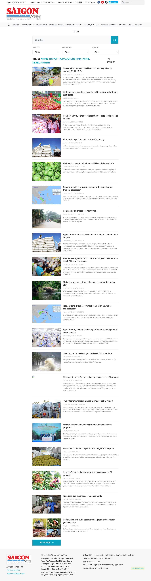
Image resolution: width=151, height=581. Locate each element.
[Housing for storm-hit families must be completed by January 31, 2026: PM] (46, 76)
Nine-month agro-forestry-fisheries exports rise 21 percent (90, 377)
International (42, 25)
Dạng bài (95, 48)
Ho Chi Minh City (28, 25)
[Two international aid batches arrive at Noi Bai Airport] (46, 409)
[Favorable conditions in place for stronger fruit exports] (46, 456)
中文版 (79, 2)
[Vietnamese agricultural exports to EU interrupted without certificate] (46, 100)
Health (61, 25)
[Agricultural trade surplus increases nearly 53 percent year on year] (46, 242)
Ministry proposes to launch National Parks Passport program (87, 426)
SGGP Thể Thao (48, 2)
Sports (79, 25)
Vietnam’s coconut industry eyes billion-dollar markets (88, 163)
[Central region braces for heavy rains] (46, 218)
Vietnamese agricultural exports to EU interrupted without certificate (90, 93)
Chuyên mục (67, 48)
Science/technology (109, 25)
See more (45, 542)
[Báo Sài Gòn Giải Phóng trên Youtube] (102, 2)
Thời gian (36, 48)
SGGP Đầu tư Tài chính (65, 2)
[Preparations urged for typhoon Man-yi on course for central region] (46, 314)
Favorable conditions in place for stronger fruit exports (88, 448)
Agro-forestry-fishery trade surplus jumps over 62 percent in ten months (90, 331)
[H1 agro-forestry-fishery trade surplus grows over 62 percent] (46, 480)
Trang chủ (8, 24)
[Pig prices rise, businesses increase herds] (46, 504)
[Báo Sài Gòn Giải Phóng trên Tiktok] (106, 2)
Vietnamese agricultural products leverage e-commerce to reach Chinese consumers (90, 259)
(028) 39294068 (13, 570)
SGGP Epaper (90, 2)
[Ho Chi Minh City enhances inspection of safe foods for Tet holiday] (46, 123)
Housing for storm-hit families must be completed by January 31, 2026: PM (87, 69)
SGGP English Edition (23, 13)
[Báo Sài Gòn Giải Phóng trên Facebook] (98, 2)
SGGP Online (35, 2)
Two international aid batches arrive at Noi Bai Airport (88, 401)
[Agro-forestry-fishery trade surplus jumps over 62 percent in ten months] (46, 337)
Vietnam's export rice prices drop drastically (83, 139)
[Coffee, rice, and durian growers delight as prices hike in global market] (46, 527)
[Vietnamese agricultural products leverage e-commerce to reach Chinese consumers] (46, 266)
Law (97, 25)
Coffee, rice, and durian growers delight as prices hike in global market (89, 521)
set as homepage (138, 568)
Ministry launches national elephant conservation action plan (89, 283)
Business (53, 25)
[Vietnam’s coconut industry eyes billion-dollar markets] (46, 171)
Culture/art (89, 25)
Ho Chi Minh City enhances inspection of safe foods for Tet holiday (90, 117)
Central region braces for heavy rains (80, 211)
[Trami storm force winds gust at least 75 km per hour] (46, 361)
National (16, 25)
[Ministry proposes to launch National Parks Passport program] (46, 432)
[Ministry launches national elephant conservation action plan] (46, 290)
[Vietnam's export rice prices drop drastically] (46, 147)
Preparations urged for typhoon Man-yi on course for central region (87, 307)
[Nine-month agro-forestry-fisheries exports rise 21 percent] (46, 385)
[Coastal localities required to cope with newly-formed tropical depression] (46, 195)
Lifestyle (122, 25)
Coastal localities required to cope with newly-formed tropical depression (88, 188)
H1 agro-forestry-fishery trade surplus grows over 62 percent (87, 473)
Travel (131, 25)
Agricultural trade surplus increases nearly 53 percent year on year (90, 236)
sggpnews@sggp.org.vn (16, 573)
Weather (138, 25)
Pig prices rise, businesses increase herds (82, 496)
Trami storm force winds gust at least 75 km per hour (87, 353)
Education (70, 25)
